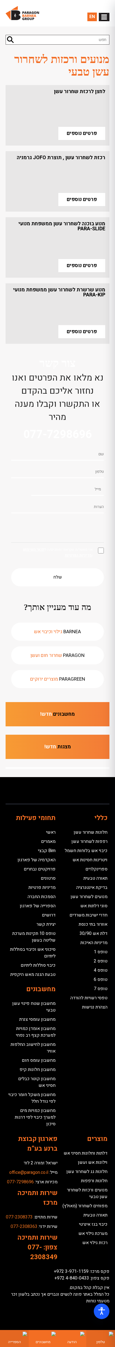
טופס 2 (100, 961)
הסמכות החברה (42, 896)
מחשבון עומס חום (39, 1060)
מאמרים (48, 841)
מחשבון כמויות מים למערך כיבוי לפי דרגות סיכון (35, 1117)
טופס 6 (100, 979)
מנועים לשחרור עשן (89, 896)
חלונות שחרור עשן (90, 832)
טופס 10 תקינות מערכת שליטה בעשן (34, 937)
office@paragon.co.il (28, 1172)
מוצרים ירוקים (57, 679)
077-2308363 (24, 1226)
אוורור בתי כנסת (93, 924)
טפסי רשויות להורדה (88, 998)
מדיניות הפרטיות (78, 555)
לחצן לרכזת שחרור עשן (79, 91)
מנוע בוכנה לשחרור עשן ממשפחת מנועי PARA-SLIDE (61, 226)
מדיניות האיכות (93, 942)
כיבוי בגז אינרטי (93, 1224)
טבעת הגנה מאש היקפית (33, 974)
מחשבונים (57, 714)
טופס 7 (100, 988)
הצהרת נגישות (94, 1007)
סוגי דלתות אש (93, 906)
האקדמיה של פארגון (37, 860)
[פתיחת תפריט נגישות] (101, 1311)
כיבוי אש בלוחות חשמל (86, 850)
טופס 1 (100, 952)
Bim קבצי (47, 850)
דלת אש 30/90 (93, 933)
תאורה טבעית (95, 878)
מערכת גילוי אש (92, 1233)
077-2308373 (19, 1217)
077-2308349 (43, 1252)
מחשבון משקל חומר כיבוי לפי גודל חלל (32, 1098)
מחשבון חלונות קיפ (38, 1069)
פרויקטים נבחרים (40, 869)
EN (92, 16)
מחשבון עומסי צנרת (37, 1019)
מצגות (57, 747)
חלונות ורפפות (94, 1180)
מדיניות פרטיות (42, 887)
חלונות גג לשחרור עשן (86, 1171)
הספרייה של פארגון (38, 906)
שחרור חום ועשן (57, 655)
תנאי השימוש (33, 549)
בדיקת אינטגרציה (91, 887)
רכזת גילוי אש (94, 1242)
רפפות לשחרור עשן (89, 841)
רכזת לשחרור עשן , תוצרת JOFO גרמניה (61, 157)
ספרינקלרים (96, 869)
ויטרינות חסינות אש (90, 860)
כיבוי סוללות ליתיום (38, 965)
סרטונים (48, 878)
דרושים (49, 915)
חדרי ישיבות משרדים (88, 915)
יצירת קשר (46, 924)
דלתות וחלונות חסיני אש (85, 1153)
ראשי (51, 832)
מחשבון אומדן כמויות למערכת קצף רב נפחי (36, 1032)
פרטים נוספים (82, 133)
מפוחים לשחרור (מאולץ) (85, 1206)
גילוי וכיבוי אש (57, 631)
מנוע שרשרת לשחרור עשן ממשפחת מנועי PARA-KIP (59, 292)
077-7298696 (57, 434)
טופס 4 (100, 970)
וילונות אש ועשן (92, 1162)
